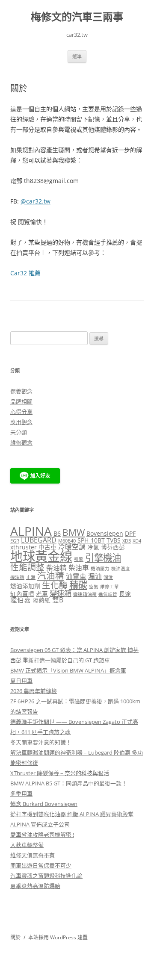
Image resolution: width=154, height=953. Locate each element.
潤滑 (108, 577)
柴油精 (56, 567)
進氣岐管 (107, 594)
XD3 (126, 541)
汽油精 (50, 575)
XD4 (137, 541)
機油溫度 (120, 569)
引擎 (78, 559)
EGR (14, 541)
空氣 (93, 587)
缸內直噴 (22, 594)
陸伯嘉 (20, 600)
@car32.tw (35, 201)
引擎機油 (103, 557)
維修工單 (109, 587)
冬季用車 (21, 793)
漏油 (95, 576)
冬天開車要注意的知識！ (40, 742)
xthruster (23, 547)
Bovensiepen (104, 533)
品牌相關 (21, 401)
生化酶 (55, 585)
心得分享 (21, 412)
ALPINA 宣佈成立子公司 (40, 824)
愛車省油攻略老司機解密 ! (42, 834)
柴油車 (78, 567)
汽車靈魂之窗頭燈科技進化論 (46, 875)
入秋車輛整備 (27, 845)
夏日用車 (21, 681)
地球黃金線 (41, 556)
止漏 (31, 577)
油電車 (76, 576)
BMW (73, 532)
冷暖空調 (72, 547)
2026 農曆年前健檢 (33, 691)
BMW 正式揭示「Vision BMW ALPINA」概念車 (68, 670)
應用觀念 (21, 422)
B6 (57, 533)
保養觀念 (21, 391)
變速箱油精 (85, 594)
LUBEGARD (38, 540)
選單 (77, 56)
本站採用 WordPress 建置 (58, 937)
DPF (130, 533)
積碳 (78, 584)
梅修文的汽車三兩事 (77, 17)
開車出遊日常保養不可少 (40, 865)
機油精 (17, 577)
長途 (125, 594)
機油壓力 (100, 569)
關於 (15, 937)
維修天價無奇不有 (32, 855)
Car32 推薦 (25, 273)
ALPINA (31, 531)
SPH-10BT (91, 540)
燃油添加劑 (25, 586)
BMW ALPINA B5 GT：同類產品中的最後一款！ (68, 783)
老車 (42, 594)
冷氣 (93, 547)
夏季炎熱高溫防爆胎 (35, 886)
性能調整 (27, 567)
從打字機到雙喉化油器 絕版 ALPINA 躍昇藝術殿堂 (71, 814)
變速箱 (60, 593)
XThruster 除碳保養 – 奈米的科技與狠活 (59, 773)
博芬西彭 (113, 547)
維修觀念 (21, 442)
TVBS (114, 540)
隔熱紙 (41, 600)
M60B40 (67, 541)
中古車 (47, 547)
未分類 (18, 432)
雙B (57, 600)
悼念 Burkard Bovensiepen (43, 804)
